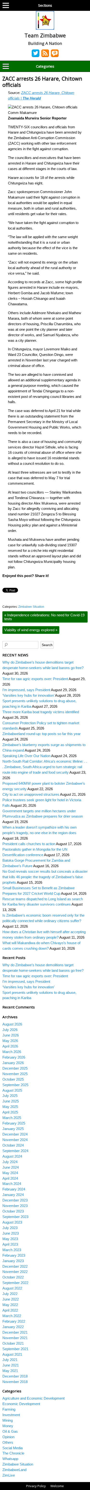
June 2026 (10, 1035)
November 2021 (15, 1338)
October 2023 (13, 1211)
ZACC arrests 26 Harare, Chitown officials (42, 81)
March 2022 (11, 1316)
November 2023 (15, 1206)
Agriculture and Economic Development (33, 1398)
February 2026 (13, 1057)
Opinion (8, 1437)
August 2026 (12, 1024)
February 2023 (13, 1255)
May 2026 (10, 1041)
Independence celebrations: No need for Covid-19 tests (44, 617)
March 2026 (11, 1052)
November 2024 (15, 1140)
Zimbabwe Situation (31, 606)
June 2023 (10, 1233)
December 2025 (15, 1068)
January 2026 (13, 1063)
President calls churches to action (28, 844)
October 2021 (13, 1343)
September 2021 (15, 1349)
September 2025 (15, 1085)
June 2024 (10, 1167)
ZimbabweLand (14, 1470)
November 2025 (15, 1074)
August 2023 (12, 1222)
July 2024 (10, 1162)
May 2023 (10, 1239)
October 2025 (13, 1079)
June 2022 (10, 1299)
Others (7, 1442)
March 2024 (11, 1184)
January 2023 (13, 1261)
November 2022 (15, 1272)
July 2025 (10, 1096)
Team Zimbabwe (45, 35)
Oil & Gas (10, 1431)
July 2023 (10, 1228)
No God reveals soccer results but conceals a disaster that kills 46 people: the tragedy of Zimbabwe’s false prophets (45, 876)
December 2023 (15, 1200)
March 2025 (11, 1118)
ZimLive (8, 1475)
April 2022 (10, 1310)
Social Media (12, 1448)
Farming (8, 1409)
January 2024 (13, 1195)
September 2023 (15, 1217)
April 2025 (10, 1112)
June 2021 (10, 1365)
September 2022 (15, 1283)
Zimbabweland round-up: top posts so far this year (41, 734)
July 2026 (10, 1030)
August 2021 (12, 1354)
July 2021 (10, 1360)
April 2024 (10, 1178)
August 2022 (12, 1288)
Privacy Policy (36, 1486)
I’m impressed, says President (26, 690)
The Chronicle (13, 1453)
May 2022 (10, 1305)
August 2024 (12, 1156)
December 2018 (15, 1376)
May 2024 (10, 1173)
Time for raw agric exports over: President (35, 679)
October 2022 (13, 1277)
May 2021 (10, 1371)
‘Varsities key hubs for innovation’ (28, 695)
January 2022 (13, 1327)
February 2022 (13, 1321)
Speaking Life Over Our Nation (26, 756)
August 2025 (12, 1090)
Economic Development (21, 1404)
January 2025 (13, 1129)
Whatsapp (10, 1459)
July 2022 (10, 1294)
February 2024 (13, 1189)
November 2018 (15, 1382)
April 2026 (10, 1046)
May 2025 (10, 1107)
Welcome (57, 1486)
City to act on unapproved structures (30, 794)
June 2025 (10, 1101)
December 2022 (15, 1266)
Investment (11, 1415)
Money (7, 1426)
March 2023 (11, 1250)
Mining (7, 1420)
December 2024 (15, 1134)
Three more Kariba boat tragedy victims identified (40, 712)
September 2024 (15, 1151)
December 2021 (15, 1332)
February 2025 (13, 1123)
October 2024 (13, 1145)
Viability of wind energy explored (30, 630)
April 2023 (10, 1244)
